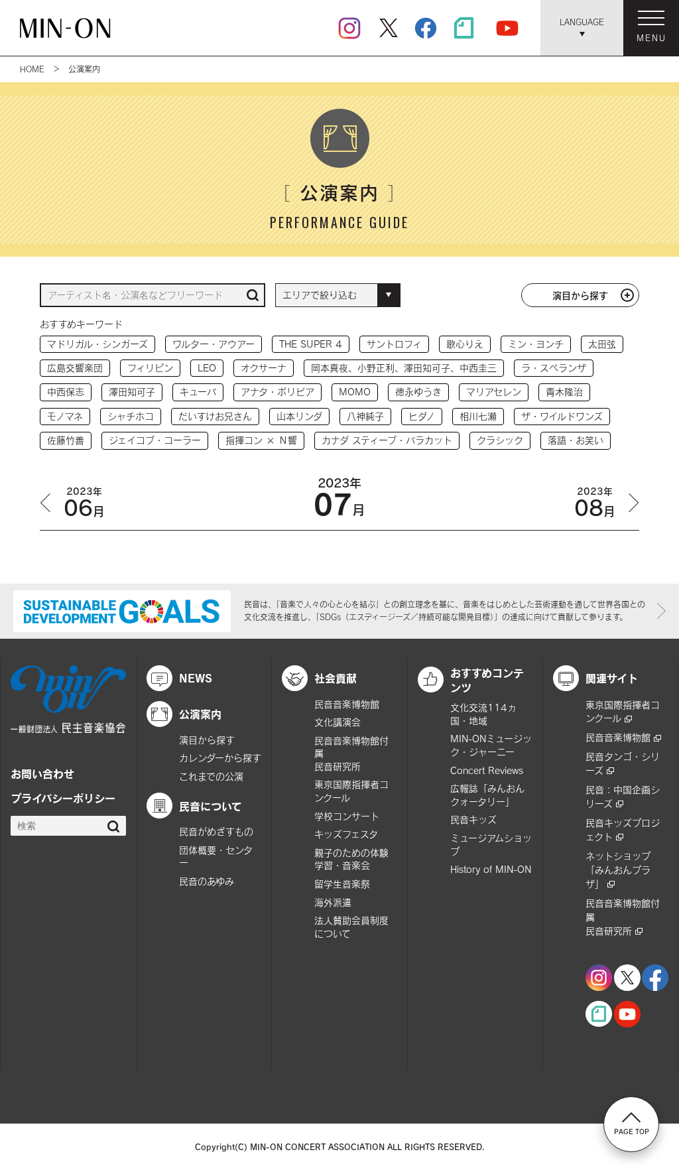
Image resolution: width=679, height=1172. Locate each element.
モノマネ (65, 416)
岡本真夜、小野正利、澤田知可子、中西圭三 (404, 367)
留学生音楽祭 (342, 883)
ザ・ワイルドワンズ (562, 416)
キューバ (198, 391)
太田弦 (602, 344)
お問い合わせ (42, 773)
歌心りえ (464, 344)
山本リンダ (299, 416)
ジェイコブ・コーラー (155, 440)
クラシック (500, 440)
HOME (32, 69)
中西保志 (65, 391)
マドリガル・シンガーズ (97, 344)
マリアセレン (493, 391)
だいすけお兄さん (215, 416)
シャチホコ (130, 416)
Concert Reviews (486, 770)
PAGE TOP (631, 1132)
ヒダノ (421, 416)
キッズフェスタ (346, 834)
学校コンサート (346, 816)
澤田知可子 (132, 391)
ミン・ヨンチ (536, 344)
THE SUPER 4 (310, 344)
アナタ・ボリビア (277, 391)
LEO (207, 367)
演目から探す (580, 295)
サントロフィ (394, 344)
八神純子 (365, 416)
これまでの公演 (211, 776)
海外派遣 (332, 902)
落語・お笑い (575, 440)
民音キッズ (473, 819)
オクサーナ (263, 367)
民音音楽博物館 (346, 704)
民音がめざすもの (216, 831)
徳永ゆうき (418, 391)
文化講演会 (337, 722)
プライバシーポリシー (63, 798)
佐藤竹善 (65, 440)
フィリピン (150, 367)
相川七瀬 (478, 416)
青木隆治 (564, 391)
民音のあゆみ (206, 881)
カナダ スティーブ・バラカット (387, 440)
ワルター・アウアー (213, 344)
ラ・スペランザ (553, 367)
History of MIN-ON (490, 869)
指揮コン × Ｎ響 (261, 440)
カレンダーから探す (220, 757)
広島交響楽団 (75, 367)
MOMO (355, 391)
